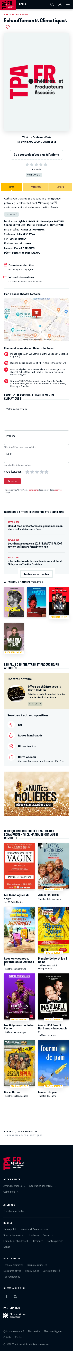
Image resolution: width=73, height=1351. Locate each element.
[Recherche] (52, 4)
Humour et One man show (34, 1229)
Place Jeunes (32, 1271)
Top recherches (11, 1277)
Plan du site (34, 1331)
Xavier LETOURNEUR (32, 230)
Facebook (6, 1295)
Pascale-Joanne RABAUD (26, 253)
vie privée (58, 490)
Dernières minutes (37, 1265)
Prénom (10, 435)
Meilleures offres (12, 1271)
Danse (6, 1247)
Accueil (9, 1131)
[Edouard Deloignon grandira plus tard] (14, 602)
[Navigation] (68, 4)
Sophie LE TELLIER (14, 225)
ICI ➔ (61, 761)
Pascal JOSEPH (23, 243)
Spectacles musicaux (14, 1235)
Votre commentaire (17, 409)
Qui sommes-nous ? (13, 1331)
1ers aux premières (13, 1265)
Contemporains (55, 1241)
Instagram (15, 1295)
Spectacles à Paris (16, 14)
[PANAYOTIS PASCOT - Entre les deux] (36, 602)
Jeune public (10, 1229)
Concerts (48, 1235)
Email (9, 453)
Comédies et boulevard (15, 1241)
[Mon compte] (60, 4)
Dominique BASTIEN (52, 221)
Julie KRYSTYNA (25, 234)
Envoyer (12, 481)
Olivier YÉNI (49, 142)
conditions (33, 490)
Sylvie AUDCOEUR (31, 142)
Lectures (34, 1235)
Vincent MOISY (18, 239)
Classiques (37, 1241)
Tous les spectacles (13, 1211)
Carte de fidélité (51, 1271)
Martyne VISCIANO (37, 225)
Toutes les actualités (36, 574)
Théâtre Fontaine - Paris (36, 137)
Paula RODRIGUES (24, 248)
